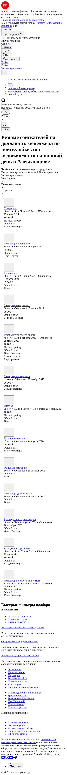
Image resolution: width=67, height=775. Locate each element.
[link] (6, 55)
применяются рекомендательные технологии (28, 741)
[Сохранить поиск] (4, 124)
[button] (4, 62)
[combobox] (16, 104)
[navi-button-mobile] (4, 72)
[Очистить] (5, 112)
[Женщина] (9, 299)
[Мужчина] (9, 202)
